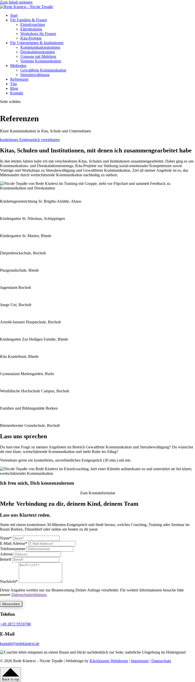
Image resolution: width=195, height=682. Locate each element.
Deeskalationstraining (37, 52)
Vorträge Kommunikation (40, 61)
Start (14, 15)
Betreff (5, 559)
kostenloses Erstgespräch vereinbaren (30, 139)
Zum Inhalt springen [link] (16, 2)
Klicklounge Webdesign (109, 661)
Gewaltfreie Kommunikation (43, 70)
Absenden (11, 604)
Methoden (18, 65)
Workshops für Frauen (38, 33)
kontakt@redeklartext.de (19, 643)
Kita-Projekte (31, 38)
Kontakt (16, 93)
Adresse (6, 554)
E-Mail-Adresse (13, 543)
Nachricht (9, 581)
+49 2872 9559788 (15, 624)
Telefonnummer (12, 549)
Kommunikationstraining (40, 47)
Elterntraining (31, 29)
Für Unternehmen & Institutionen (36, 43)
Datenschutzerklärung (28, 594)
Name (6, 538)
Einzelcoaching (32, 24)
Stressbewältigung (35, 75)
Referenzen (19, 79)
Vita (13, 84)
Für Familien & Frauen (28, 20)
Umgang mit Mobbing (38, 56)
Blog (14, 88)
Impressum (140, 661)
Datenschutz (161, 661)
